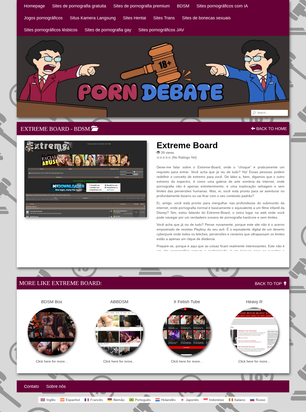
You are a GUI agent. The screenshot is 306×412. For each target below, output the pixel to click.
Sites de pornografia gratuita (79, 6)
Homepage (34, 6)
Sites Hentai (134, 18)
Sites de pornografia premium (141, 6)
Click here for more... (52, 361)
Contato (31, 386)
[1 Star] (158, 157)
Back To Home (271, 128)
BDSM (183, 6)
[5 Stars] (169, 157)
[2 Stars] (160, 157)
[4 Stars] (166, 157)
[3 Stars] (163, 157)
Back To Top (269, 283)
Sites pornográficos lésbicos (50, 29)
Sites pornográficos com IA (222, 6)
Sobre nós (56, 386)
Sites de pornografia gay (108, 29)
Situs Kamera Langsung (93, 18)
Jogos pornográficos (43, 18)
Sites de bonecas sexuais (206, 18)
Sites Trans (164, 18)
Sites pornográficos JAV (161, 29)
